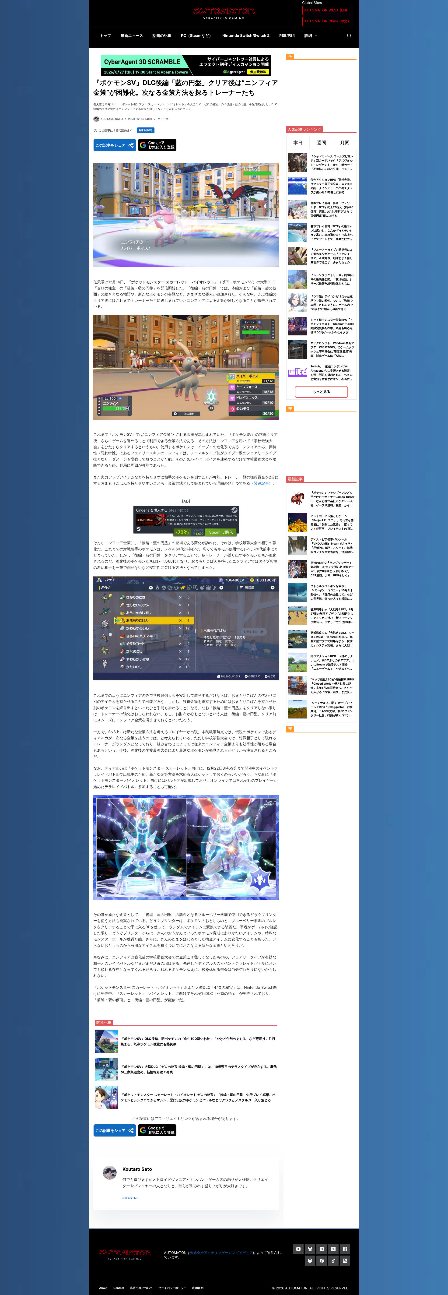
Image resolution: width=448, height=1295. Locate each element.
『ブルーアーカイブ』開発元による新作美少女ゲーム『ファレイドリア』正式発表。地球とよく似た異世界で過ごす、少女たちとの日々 (332, 258)
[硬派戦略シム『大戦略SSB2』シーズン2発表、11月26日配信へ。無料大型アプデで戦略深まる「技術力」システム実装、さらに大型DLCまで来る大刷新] (297, 639)
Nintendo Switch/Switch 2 (246, 35)
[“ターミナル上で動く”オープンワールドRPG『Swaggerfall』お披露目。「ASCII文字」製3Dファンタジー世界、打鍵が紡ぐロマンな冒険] (297, 709)
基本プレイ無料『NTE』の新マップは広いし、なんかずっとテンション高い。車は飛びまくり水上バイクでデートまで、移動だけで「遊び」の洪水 (332, 235)
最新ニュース (132, 35)
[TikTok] (333, 1261)
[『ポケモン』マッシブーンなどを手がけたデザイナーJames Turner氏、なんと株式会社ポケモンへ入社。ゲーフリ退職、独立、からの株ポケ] (297, 499)
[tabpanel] (321, 274)
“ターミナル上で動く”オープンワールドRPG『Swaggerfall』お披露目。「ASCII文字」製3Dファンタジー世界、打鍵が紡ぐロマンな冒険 (332, 711)
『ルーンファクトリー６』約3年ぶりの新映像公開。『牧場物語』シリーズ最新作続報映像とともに (332, 279)
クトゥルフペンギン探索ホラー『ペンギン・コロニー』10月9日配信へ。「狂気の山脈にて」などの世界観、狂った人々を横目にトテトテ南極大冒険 (332, 594)
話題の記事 (162, 35)
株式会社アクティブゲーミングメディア (221, 1252)
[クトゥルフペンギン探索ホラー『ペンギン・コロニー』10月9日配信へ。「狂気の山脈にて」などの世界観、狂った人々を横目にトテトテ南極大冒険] (297, 592)
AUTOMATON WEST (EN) (325, 10)
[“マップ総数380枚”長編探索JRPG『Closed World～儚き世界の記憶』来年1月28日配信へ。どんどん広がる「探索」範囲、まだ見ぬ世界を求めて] (297, 685)
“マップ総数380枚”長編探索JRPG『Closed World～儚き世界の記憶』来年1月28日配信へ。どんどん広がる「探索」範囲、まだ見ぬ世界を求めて (332, 688)
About (103, 1288)
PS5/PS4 (287, 35)
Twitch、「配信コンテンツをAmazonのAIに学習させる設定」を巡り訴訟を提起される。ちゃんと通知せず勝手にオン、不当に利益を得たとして (332, 375)
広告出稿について (141, 1288)
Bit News (146, 130)
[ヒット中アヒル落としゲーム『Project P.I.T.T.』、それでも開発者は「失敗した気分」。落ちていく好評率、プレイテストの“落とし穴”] (297, 522)
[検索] (349, 36)
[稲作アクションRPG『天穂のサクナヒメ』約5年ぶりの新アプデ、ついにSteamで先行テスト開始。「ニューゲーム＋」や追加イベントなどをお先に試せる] (297, 662)
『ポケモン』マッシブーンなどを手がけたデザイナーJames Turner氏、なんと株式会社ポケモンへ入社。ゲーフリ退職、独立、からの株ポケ (332, 501)
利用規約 (197, 1288)
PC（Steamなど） (197, 35)
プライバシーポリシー (172, 1288)
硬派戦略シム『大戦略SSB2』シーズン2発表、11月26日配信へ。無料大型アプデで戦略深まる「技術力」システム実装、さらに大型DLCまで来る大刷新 (332, 641)
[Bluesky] (310, 1249)
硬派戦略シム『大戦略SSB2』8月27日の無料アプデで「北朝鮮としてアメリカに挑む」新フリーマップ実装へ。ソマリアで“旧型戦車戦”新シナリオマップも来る (332, 618)
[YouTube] (298, 1249)
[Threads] (345, 1249)
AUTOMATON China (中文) (326, 21)
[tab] (298, 142)
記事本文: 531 (130, 1198)
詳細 (308, 35)
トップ (105, 35)
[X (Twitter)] (333, 1249)
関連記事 (261, 483)
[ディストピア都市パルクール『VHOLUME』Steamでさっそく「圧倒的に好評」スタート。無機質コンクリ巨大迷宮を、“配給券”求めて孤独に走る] (297, 545)
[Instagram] (321, 1249)
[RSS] (345, 1261)
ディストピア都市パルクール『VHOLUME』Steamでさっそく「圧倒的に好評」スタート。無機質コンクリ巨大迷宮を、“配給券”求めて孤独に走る (332, 548)
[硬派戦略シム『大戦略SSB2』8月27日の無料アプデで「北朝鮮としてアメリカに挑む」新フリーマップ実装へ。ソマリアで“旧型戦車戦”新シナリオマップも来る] (297, 615)
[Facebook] (321, 1261)
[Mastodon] (310, 1261)
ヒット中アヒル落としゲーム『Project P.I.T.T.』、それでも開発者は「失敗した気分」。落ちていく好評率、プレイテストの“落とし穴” (332, 524)
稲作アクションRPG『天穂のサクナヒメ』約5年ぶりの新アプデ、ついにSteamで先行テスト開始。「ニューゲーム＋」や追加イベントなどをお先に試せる (332, 664)
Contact (118, 1288)
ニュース (163, 119)
